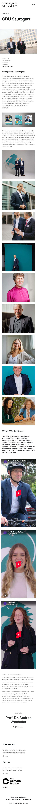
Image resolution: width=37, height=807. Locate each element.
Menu (33, 4)
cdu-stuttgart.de (7, 66)
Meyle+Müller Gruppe (21, 803)
